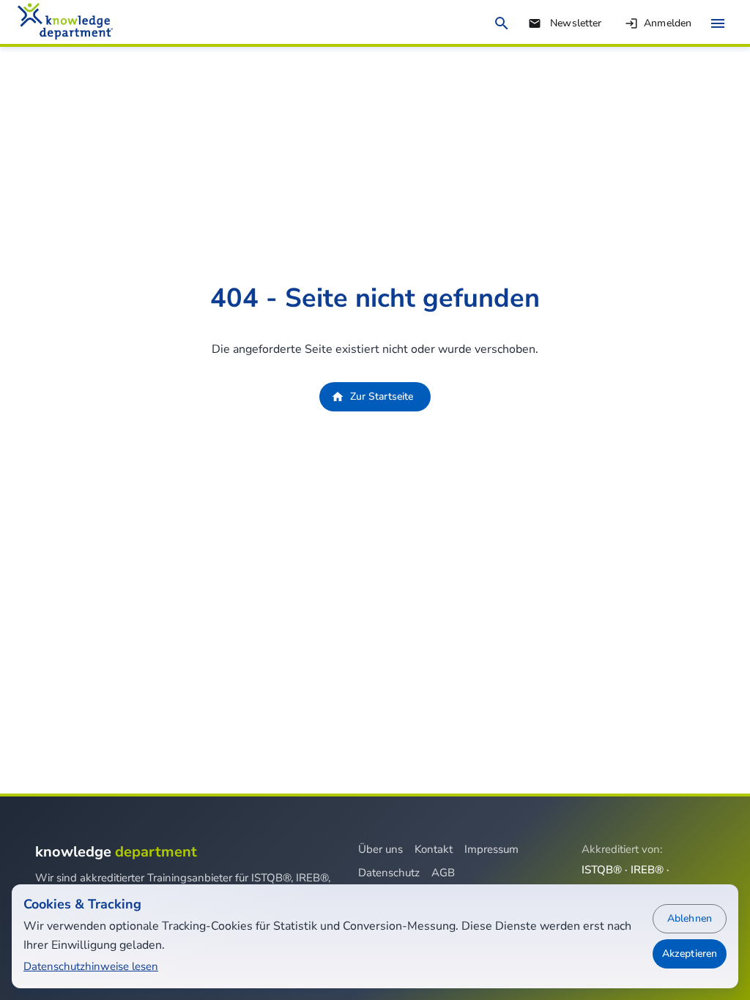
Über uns (380, 849)
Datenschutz (389, 872)
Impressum (491, 849)
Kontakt (434, 849)
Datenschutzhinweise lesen (90, 966)
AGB (443, 872)
